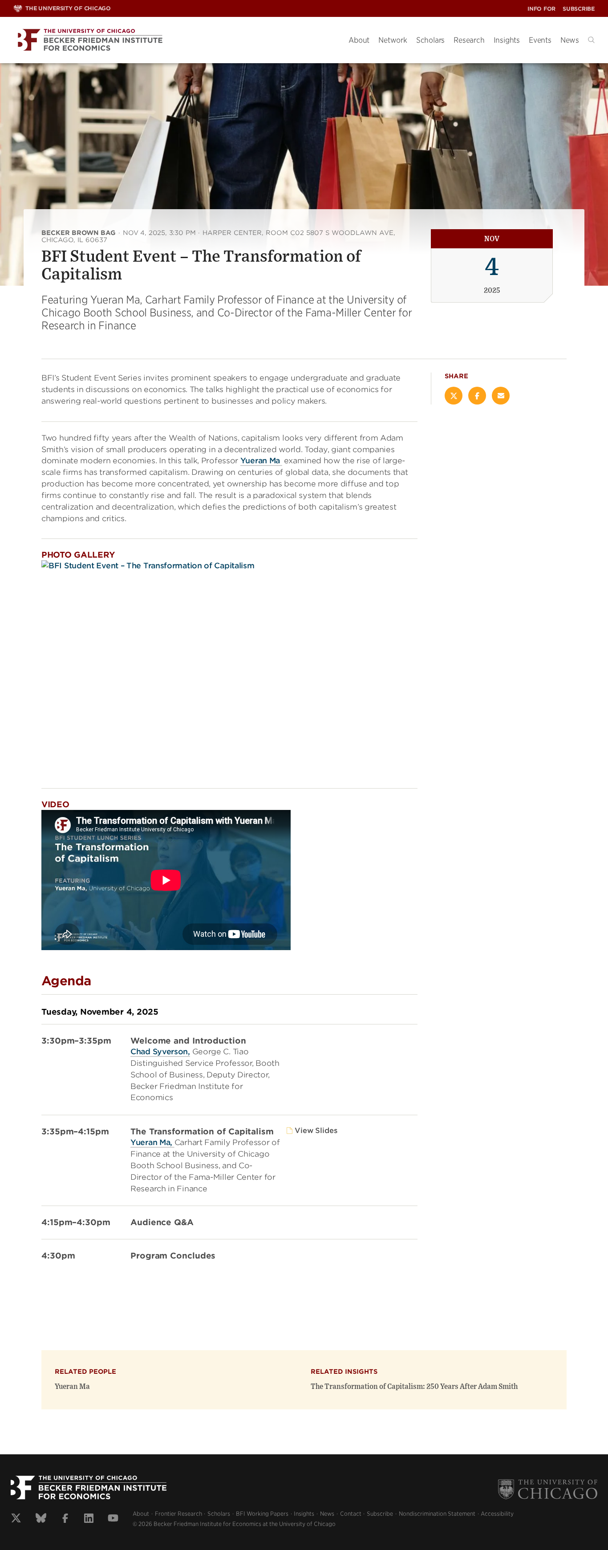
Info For (541, 8)
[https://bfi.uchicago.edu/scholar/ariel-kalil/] (281, 461)
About (359, 40)
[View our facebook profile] (65, 1519)
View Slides (316, 1130)
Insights (507, 40)
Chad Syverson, (160, 1051)
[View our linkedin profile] (88, 1519)
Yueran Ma (260, 460)
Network (392, 40)
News (569, 40)
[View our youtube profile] (113, 1519)
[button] (591, 39)
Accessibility (497, 1513)
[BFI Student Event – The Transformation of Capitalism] (229, 667)
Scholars (430, 40)
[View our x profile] (16, 1519)
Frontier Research (178, 1513)
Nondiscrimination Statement (437, 1513)
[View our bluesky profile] (41, 1519)
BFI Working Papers (262, 1513)
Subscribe (579, 8)
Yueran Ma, (152, 1142)
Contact (350, 1513)
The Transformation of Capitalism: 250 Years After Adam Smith (414, 1386)
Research (469, 40)
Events (540, 40)
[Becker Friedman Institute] (174, 40)
